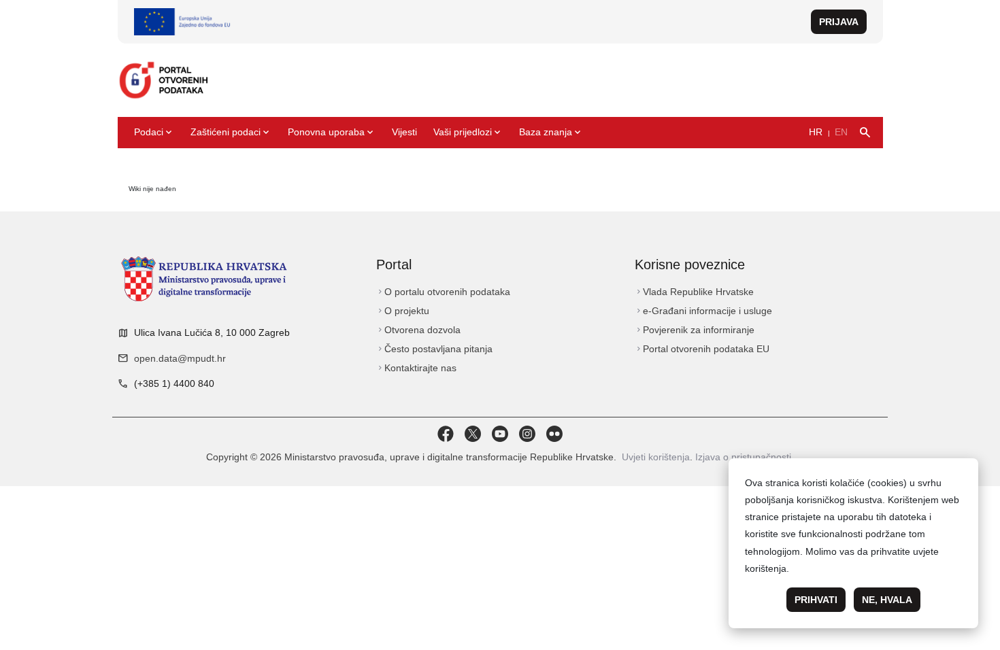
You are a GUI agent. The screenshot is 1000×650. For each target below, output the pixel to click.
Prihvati (816, 599)
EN (841, 131)
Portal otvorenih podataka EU (702, 348)
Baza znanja (551, 132)
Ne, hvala (887, 599)
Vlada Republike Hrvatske (694, 291)
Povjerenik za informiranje (694, 329)
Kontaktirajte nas (416, 367)
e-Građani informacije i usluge (703, 310)
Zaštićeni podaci (230, 132)
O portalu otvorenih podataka (443, 291)
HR (815, 131)
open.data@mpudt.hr (180, 358)
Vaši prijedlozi (468, 132)
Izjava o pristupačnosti (743, 456)
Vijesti (404, 131)
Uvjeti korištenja (656, 456)
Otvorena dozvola (418, 329)
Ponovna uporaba (332, 132)
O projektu (402, 310)
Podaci (154, 132)
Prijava (839, 21)
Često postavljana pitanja (434, 348)
